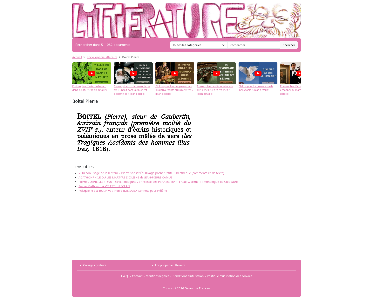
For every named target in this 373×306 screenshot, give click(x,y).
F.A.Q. (125, 276)
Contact (137, 276)
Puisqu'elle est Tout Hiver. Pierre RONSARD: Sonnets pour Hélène (122, 190)
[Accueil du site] (186, 19)
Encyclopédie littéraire (102, 57)
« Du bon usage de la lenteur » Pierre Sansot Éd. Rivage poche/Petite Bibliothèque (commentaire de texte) (151, 173)
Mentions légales (157, 276)
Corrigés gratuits (94, 265)
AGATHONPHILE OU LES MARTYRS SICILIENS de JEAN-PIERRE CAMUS (125, 177)
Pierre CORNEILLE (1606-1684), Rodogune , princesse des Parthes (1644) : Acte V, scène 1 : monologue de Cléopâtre (158, 182)
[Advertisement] (186, 229)
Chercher (288, 45)
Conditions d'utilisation (188, 276)
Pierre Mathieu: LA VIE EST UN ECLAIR (104, 186)
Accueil (77, 57)
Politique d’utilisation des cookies (229, 276)
